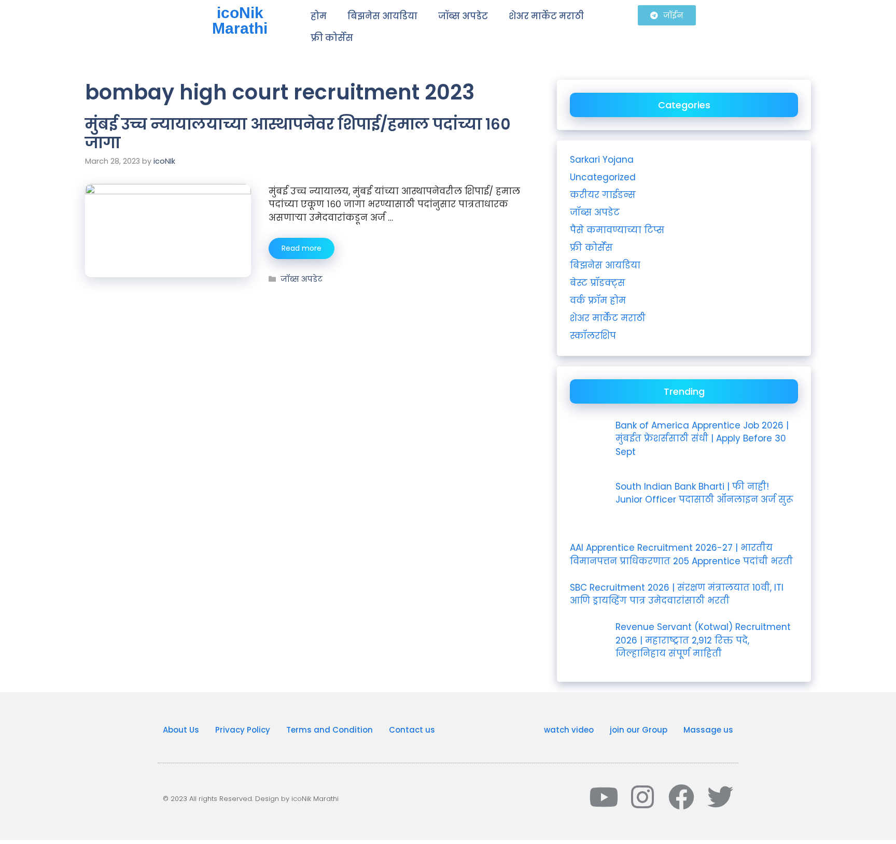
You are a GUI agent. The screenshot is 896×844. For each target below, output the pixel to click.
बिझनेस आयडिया (382, 16)
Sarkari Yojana (602, 159)
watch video (569, 729)
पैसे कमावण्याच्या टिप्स (617, 230)
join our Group (638, 729)
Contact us (412, 729)
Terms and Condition (329, 729)
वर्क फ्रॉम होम (598, 300)
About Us (181, 729)
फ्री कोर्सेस (332, 38)
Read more (301, 248)
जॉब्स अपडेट (463, 16)
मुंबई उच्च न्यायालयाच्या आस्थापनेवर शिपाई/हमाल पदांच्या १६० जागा (298, 133)
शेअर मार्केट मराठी (546, 16)
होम (319, 16)
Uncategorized (603, 177)
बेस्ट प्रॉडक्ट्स (597, 283)
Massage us (708, 729)
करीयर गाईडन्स (603, 195)
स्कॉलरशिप (593, 336)
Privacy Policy (242, 729)
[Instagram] (642, 797)
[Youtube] (604, 797)
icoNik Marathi (240, 20)
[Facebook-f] (681, 797)
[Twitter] (720, 797)
